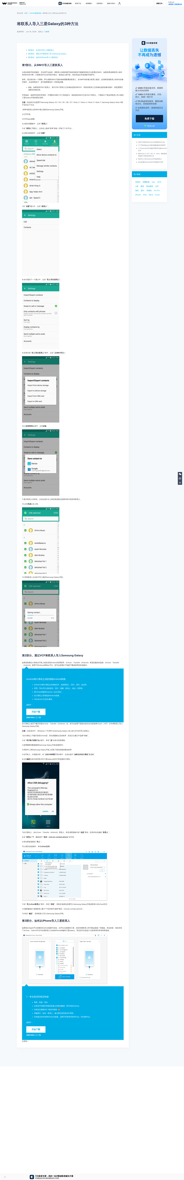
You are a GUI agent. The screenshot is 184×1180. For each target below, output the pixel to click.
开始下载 (36, 711)
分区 (157, 186)
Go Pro (157, 190)
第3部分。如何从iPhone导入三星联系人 (43, 57)
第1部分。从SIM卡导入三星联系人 (41, 50)
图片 (142, 190)
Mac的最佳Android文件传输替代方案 (150, 162)
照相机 (149, 190)
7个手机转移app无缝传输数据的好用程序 (152, 145)
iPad (145, 195)
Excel (157, 195)
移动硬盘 (149, 186)
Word (151, 195)
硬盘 (142, 186)
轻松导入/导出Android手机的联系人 (150, 159)
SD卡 (159, 182)
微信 (137, 190)
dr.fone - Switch (37, 991)
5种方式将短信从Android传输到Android (151, 142)
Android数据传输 (35, 13)
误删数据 (146, 182)
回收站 (137, 182)
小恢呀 (46, 32)
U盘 (136, 186)
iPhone (138, 195)
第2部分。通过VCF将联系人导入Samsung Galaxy (47, 54)
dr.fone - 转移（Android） (44, 673)
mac (153, 182)
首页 (25, 13)
